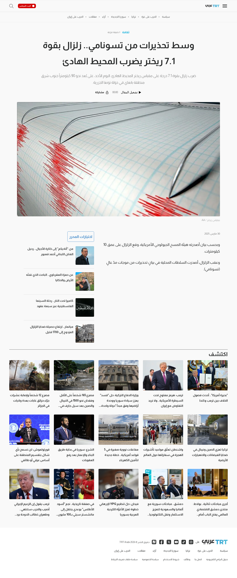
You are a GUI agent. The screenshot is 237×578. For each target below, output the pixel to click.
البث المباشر (25, 6)
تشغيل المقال (129, 92)
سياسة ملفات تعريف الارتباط (124, 559)
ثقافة (125, 32)
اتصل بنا (198, 559)
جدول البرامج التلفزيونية (217, 559)
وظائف (187, 559)
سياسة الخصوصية (150, 559)
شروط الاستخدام (171, 559)
